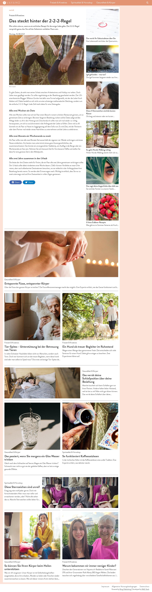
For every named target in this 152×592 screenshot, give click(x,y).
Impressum (105, 586)
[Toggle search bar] (147, 3)
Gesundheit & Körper (105, 2)
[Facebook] (15, 182)
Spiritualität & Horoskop (81, 2)
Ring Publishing (125, 589)
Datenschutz (144, 586)
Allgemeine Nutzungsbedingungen (124, 586)
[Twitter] (29, 182)
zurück (11, 10)
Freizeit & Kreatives (58, 2)
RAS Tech (145, 589)
